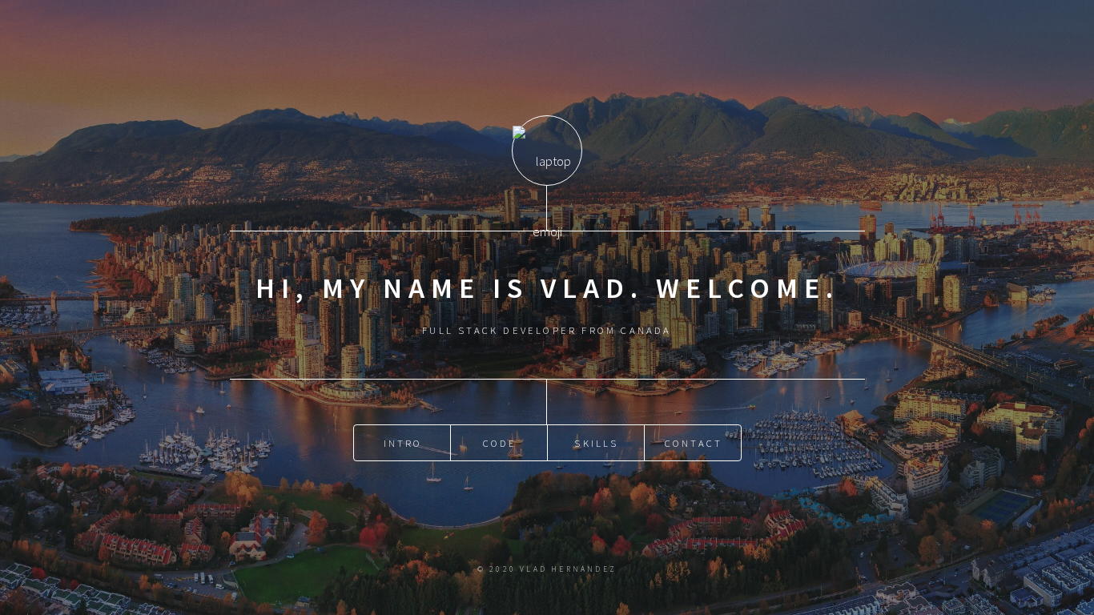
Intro (403, 442)
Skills (596, 442)
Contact (693, 442)
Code (500, 442)
